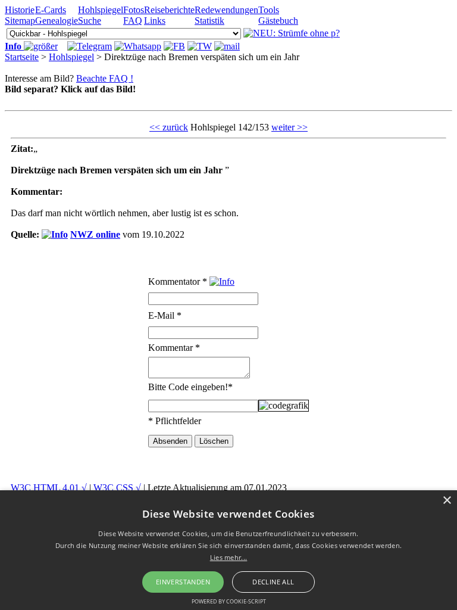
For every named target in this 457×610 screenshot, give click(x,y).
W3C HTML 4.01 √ (49, 488)
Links (154, 20)
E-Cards (50, 10)
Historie (20, 10)
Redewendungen (226, 10)
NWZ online (95, 234)
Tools (268, 10)
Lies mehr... (229, 557)
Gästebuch (278, 20)
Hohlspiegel (100, 10)
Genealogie (56, 20)
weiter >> (289, 127)
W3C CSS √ (117, 488)
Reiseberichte (169, 10)
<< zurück (168, 127)
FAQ (132, 20)
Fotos (133, 10)
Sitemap (20, 20)
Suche (89, 20)
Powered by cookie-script (229, 601)
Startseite (22, 57)
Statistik (209, 20)
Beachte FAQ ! (104, 78)
